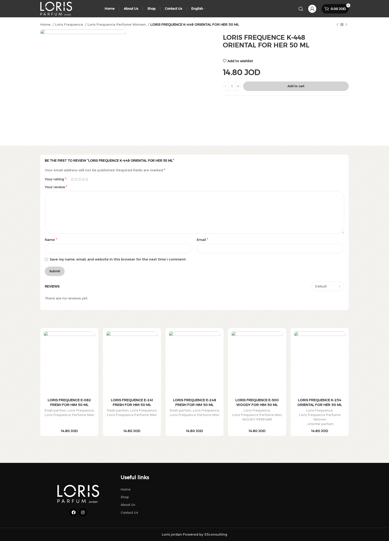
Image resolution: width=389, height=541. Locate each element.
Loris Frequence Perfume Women (117, 24)
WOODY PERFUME (257, 419)
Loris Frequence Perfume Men (69, 415)
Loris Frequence (69, 24)
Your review (56, 187)
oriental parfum (321, 424)
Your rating (55, 179)
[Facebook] (74, 512)
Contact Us (129, 513)
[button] (69, 368)
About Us (128, 505)
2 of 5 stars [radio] (76, 179)
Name (51, 240)
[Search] (300, 8)
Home (46, 24)
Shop (125, 497)
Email (202, 240)
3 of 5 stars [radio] (79, 179)
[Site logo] (56, 8)
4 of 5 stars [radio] (83, 179)
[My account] (312, 8)
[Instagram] (83, 512)
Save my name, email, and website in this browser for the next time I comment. (118, 259)
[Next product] (346, 25)
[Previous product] (337, 25)
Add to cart (295, 86)
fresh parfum (55, 410)
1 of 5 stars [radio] (72, 179)
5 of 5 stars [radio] (86, 179)
